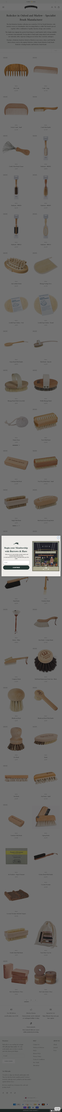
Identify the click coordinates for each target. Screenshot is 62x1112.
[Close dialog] (58, 537)
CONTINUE (16, 567)
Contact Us (55, 1110)
